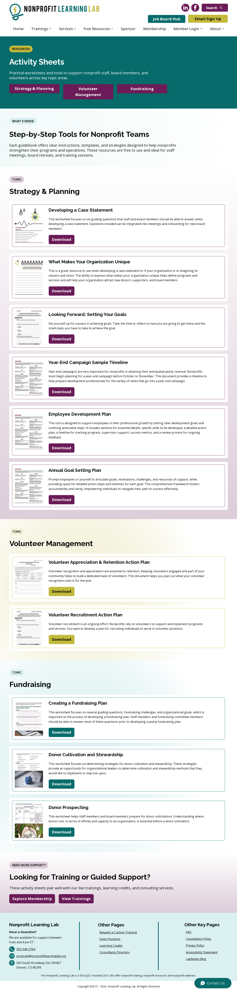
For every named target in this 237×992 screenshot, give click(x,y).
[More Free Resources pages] (112, 29)
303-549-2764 (25, 949)
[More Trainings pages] (50, 29)
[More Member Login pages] (201, 29)
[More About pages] (223, 29)
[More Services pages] (75, 29)
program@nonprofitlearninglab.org (41, 956)
